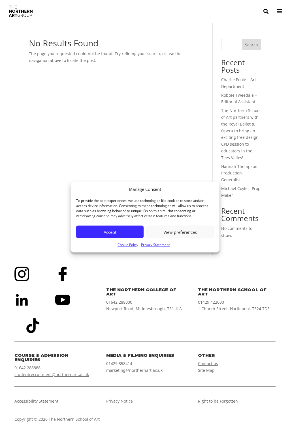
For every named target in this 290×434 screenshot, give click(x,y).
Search (251, 44)
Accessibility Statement (36, 401)
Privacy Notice (119, 401)
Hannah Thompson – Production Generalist (241, 173)
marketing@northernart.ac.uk (134, 370)
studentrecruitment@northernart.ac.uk (51, 374)
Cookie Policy (128, 244)
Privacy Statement (155, 244)
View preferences (180, 232)
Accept (110, 232)
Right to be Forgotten (218, 401)
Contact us (208, 363)
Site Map (206, 370)
